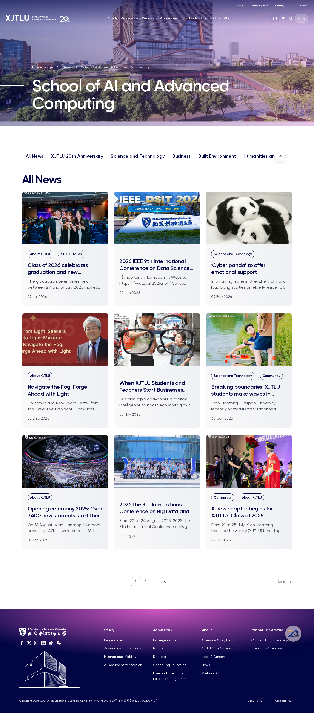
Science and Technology (138, 156)
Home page (42, 67)
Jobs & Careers (214, 656)
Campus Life (210, 18)
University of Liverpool (267, 648)
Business (181, 156)
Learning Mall (260, 5)
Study (112, 18)
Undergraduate (165, 640)
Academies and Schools (178, 18)
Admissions (129, 18)
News (67, 67)
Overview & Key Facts (218, 640)
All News (34, 156)
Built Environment (217, 156)
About (229, 18)
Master (158, 648)
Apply (301, 18)
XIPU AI (239, 5)
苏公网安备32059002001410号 (139, 700)
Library (279, 5)
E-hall (303, 5)
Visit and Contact (215, 673)
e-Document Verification (123, 665)
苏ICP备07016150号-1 (107, 700)
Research (149, 18)
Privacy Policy (253, 700)
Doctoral (159, 656)
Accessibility (283, 700)
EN (275, 18)
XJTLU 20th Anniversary (77, 156)
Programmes (114, 640)
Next (281, 582)
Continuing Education (169, 665)
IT (292, 5)
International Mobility (120, 656)
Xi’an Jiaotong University (269, 640)
